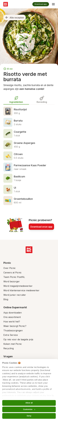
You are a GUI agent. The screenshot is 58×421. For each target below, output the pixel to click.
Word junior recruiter (14, 294)
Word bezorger (11, 281)
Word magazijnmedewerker (18, 286)
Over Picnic (9, 268)
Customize (27, 409)
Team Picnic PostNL (14, 277)
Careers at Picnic (12, 272)
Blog (5, 299)
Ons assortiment (12, 317)
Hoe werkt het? (11, 321)
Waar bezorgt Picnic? (14, 326)
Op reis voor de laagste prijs (18, 339)
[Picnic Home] (29, 249)
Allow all (29, 403)
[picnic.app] (5, 4)
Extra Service (10, 335)
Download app (41, 4)
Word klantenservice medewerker (21, 290)
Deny (29, 416)
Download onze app (41, 226)
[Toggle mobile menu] (53, 4)
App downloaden (12, 312)
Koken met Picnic (12, 343)
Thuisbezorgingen (13, 330)
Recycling (8, 348)
